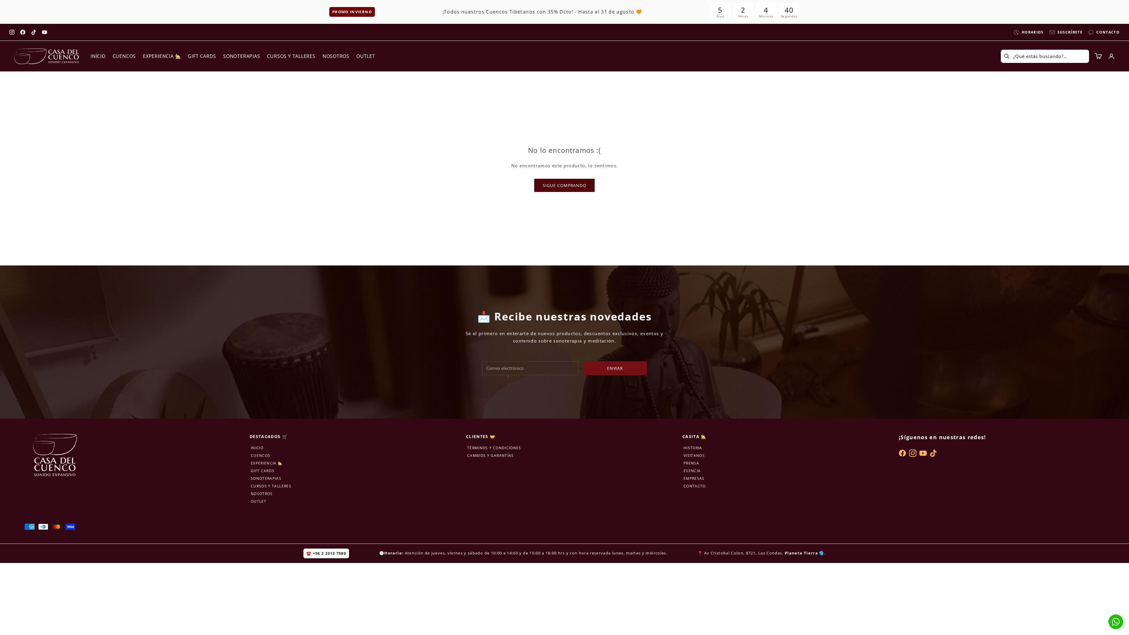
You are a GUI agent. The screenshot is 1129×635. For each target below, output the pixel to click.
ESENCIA (692, 470)
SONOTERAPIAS (241, 56)
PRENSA (691, 463)
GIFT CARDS (202, 56)
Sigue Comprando (564, 185)
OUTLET (365, 56)
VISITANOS (694, 455)
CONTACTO (695, 486)
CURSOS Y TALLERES (291, 56)
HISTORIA (693, 447)
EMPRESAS (694, 478)
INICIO (98, 56)
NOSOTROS (336, 56)
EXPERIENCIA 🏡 (162, 56)
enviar (615, 368)
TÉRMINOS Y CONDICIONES (494, 447)
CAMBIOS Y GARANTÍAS (490, 455)
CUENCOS (124, 56)
